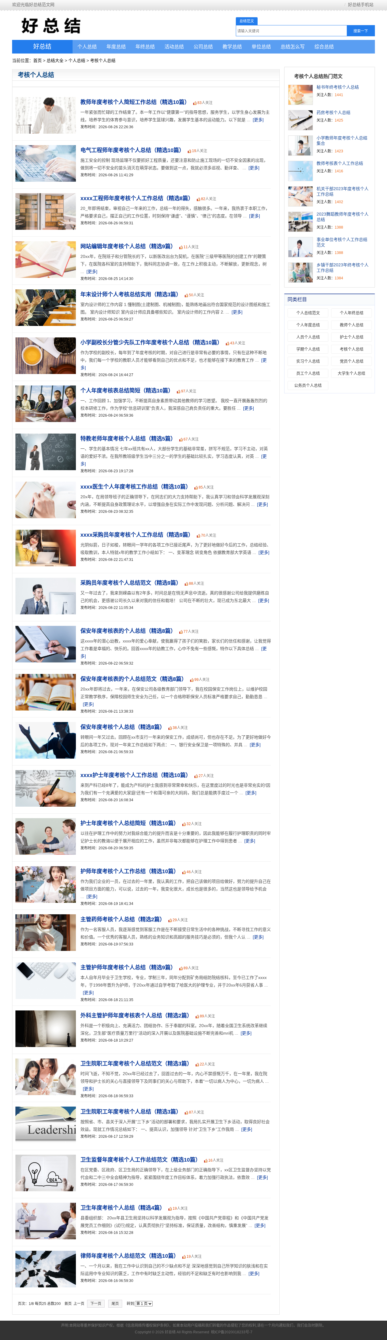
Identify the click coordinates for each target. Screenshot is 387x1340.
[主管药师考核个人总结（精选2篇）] (44, 918)
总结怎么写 (293, 46)
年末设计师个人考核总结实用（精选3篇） (130, 294)
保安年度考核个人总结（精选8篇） (122, 727)
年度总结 (116, 46)
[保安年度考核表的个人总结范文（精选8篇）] (44, 677)
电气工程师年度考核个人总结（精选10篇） (132, 150)
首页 (37, 60)
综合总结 (324, 46)
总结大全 (55, 60)
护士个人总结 (351, 337)
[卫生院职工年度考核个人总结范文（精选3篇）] (44, 1062)
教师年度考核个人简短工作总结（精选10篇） (135, 102)
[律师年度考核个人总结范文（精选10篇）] (44, 1254)
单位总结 (261, 46)
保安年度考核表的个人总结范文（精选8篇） (133, 679)
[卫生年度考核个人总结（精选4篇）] (44, 1206)
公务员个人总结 (308, 385)
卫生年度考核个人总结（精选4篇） (122, 1208)
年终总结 (145, 46)
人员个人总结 (308, 337)
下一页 (95, 1304)
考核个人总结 (102, 60)
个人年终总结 (351, 313)
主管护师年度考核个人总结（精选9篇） (128, 967)
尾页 (115, 1304)
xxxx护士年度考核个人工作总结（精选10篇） (135, 775)
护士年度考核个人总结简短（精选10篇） (129, 823)
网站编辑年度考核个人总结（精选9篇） (128, 246)
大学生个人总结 (351, 373)
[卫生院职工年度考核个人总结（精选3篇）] (44, 1110)
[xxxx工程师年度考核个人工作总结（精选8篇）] (44, 196)
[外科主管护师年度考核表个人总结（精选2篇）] (44, 1014)
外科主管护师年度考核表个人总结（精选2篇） (136, 1016)
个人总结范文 (308, 313)
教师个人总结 (351, 325)
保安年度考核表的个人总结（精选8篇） (128, 631)
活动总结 (174, 46)
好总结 (42, 46)
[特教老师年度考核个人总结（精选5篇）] (44, 437)
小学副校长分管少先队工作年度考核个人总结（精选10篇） (151, 343)
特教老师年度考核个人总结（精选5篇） (128, 439)
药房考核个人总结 (333, 112)
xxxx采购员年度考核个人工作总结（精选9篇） (137, 535)
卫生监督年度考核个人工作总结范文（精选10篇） (140, 1160)
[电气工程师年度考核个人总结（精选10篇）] (44, 148)
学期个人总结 (308, 349)
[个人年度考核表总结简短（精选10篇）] (44, 389)
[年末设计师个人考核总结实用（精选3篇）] (44, 293)
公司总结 (203, 46)
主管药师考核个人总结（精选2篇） (122, 919)
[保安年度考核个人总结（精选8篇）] (44, 725)
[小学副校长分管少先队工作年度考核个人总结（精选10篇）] (44, 341)
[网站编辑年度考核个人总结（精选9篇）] (44, 244)
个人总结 (87, 46)
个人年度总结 (308, 325)
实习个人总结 (308, 361)
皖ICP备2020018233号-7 (231, 1332)
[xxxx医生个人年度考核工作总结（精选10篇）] (44, 485)
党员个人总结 (351, 361)
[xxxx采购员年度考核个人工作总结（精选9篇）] (44, 533)
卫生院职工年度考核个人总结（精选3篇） (130, 1112)
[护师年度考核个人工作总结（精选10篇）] (44, 869)
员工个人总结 (308, 373)
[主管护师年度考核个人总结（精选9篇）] (44, 966)
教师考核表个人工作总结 (340, 163)
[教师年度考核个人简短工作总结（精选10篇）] (44, 100)
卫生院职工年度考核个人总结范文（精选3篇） (136, 1064)
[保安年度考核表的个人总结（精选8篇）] (44, 629)
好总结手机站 (360, 4)
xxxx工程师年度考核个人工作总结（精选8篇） (137, 198)
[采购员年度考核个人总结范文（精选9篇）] (44, 581)
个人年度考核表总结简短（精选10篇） (127, 391)
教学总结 (232, 46)
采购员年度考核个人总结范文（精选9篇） (130, 583)
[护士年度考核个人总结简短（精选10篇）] (44, 821)
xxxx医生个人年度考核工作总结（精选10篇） (135, 487)
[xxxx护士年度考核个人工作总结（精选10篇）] (44, 773)
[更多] (258, 119)
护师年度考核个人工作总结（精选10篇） (129, 871)
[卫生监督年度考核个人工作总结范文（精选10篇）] (44, 1158)
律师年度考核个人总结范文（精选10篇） (129, 1256)
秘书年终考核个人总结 (338, 87)
